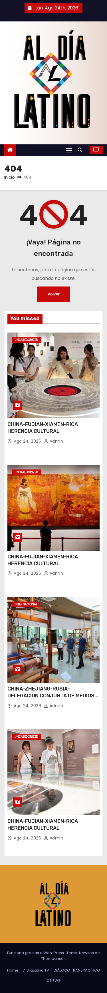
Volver (54, 294)
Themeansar (53, 958)
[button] (81, 150)
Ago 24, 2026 (28, 441)
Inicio (9, 177)
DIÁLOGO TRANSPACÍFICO (77, 970)
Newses (86, 953)
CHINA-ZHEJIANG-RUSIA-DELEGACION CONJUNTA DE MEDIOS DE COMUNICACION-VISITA (50, 696)
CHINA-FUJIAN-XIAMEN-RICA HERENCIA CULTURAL (42, 427)
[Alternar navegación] (69, 150)
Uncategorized (26, 340)
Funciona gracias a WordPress (36, 953)
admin (55, 441)
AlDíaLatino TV (36, 970)
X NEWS (53, 980)
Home (13, 970)
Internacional (26, 604)
